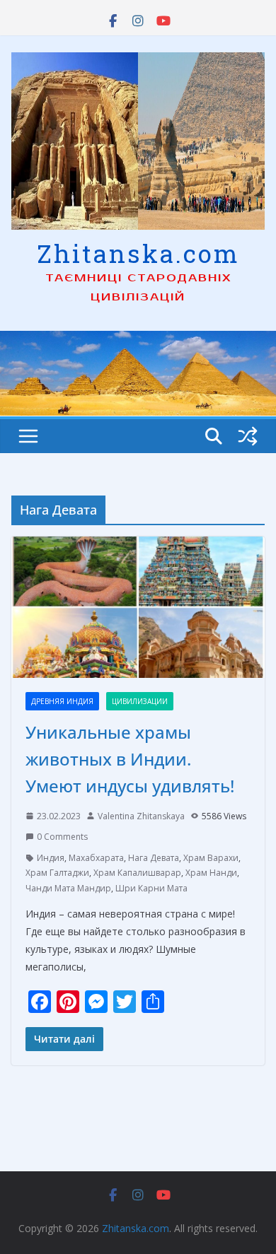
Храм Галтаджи (57, 873)
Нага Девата (153, 858)
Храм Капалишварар (137, 873)
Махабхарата (96, 858)
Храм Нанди (211, 873)
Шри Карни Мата (151, 888)
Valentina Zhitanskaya (141, 816)
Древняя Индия (62, 701)
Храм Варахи (210, 858)
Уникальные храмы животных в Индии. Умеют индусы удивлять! (129, 759)
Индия (50, 858)
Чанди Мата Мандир (68, 888)
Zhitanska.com (138, 253)
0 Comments (62, 837)
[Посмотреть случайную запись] (248, 436)
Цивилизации (140, 701)
